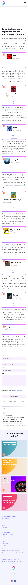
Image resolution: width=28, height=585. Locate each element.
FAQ (11, 573)
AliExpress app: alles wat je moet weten (10, 550)
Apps (20, 573)
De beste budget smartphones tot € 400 (10, 559)
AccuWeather (5, 536)
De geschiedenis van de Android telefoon (11, 563)
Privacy (14, 575)
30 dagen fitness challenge (8, 534)
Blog (8, 573)
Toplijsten (15, 573)
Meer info (13, 64)
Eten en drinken (5, 529)
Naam (3, 355)
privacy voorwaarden (18, 390)
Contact (5, 573)
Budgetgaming (5, 543)
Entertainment (5, 527)
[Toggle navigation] (25, 3)
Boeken (3, 523)
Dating (3, 525)
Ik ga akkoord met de (13, 390)
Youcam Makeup (5, 539)
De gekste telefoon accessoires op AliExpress (12, 561)
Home (23, 573)
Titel (3, 367)
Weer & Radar (5, 545)
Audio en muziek (5, 518)
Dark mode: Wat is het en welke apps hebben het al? (13, 557)
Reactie (4, 373)
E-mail (3, 362)
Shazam (3, 541)
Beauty (3, 520)
